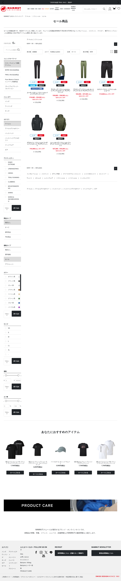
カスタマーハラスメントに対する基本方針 (50, 577)
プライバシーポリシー (28, 577)
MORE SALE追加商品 (12, 70)
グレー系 (11, 285)
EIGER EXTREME (11, 163)
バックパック (9, 133)
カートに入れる (15, 472)
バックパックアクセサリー (12, 139)
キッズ (7, 111)
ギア (6, 150)
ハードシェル (72, 178)
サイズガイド (24, 560)
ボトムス (38, 178)
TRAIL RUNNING (13, 177)
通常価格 (8, 254)
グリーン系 (11, 298)
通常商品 (8, 232)
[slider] (6, 375)
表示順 (29, 52)
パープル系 (11, 307)
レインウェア (48, 178)
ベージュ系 (11, 294)
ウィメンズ (8, 106)
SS (9, 328)
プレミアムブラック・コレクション (12, 87)
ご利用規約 (15, 577)
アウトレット (9, 264)
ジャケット (92, 31)
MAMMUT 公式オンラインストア (13, 16)
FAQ (21, 554)
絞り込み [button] (16, 208)
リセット (7, 208)
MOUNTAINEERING (13, 187)
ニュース (11, 560)
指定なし (8, 222)
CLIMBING (11, 182)
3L (9, 350)
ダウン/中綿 (56, 174)
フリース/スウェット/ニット (72, 174)
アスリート (12, 568)
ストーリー (12, 557)
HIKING (10, 173)
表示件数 (86, 52)
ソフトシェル (36, 16)
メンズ (7, 101)
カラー (47, 52)
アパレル (27, 16)
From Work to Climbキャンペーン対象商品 (12, 80)
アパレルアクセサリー (12, 128)
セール (44, 16)
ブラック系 (11, 281)
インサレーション (81, 31)
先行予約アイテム (19, 33)
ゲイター (100, 31)
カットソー (102, 174)
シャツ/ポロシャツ (90, 174)
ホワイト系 (11, 276)
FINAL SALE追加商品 (12, 75)
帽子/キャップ (109, 31)
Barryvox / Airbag (25, 562)
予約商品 (8, 237)
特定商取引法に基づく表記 (74, 577)
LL (9, 345)
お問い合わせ (24, 557)
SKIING (10, 193)
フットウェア (9, 145)
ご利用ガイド (6, 577)
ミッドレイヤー (85, 178)
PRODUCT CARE (26, 571)
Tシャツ (29, 178)
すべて (7, 227)
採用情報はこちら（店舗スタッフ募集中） (71, 553)
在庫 (68, 52)
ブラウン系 (11, 290)
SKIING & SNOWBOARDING (13, 199)
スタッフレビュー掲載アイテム (12, 64)
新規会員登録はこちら (106, 553)
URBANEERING (13, 169)
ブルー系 (11, 303)
